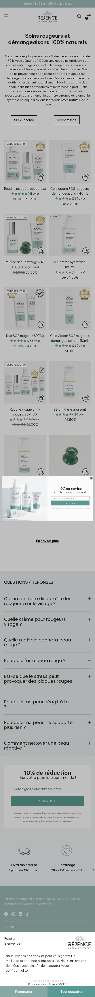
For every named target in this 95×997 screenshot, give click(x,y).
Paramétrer (23, 991)
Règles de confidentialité (47, 980)
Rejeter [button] (9, 938)
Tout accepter (71, 991)
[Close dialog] (91, 478)
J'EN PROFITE (70, 503)
